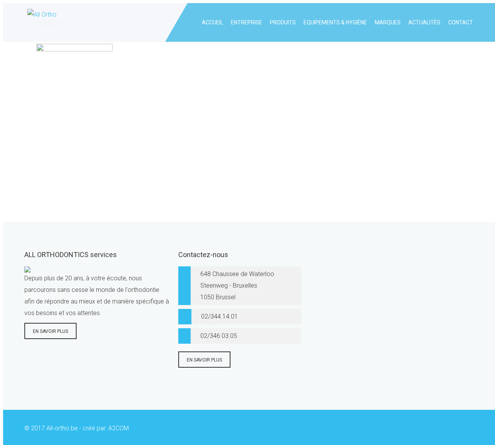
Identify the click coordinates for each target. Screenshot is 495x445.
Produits (283, 22)
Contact (460, 22)
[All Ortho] (40, 22)
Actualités (424, 22)
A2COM (118, 428)
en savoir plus (50, 331)
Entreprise (246, 22)
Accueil (212, 22)
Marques (388, 22)
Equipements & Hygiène (335, 22)
